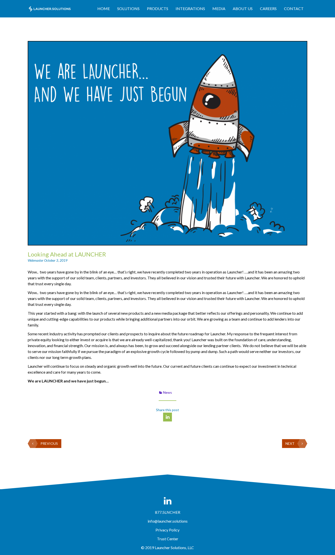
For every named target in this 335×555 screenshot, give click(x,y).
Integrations (190, 8)
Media (218, 8)
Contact (294, 8)
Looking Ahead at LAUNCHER (67, 254)
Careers (268, 8)
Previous (49, 443)
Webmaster (36, 260)
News (167, 392)
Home (103, 8)
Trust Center (167, 538)
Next (290, 443)
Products (157, 8)
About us (243, 8)
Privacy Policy (167, 530)
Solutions (128, 8)
